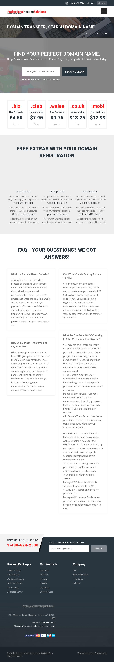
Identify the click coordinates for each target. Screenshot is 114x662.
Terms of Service (85, 653)
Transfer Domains (52, 79)
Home (88, 33)
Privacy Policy (100, 653)
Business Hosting (15, 583)
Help (92, 3)
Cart (75, 570)
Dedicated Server (14, 591)
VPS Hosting (12, 587)
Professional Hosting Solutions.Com (38, 653)
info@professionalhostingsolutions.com (37, 626)
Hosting (43, 579)
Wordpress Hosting (15, 579)
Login (102, 3)
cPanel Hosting (13, 570)
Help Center (78, 579)
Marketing (44, 587)
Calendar (77, 583)
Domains (44, 570)
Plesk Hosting (13, 574)
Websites (44, 574)
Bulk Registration (80, 574)
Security (43, 583)
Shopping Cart (46, 591)
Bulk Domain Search (32, 79)
